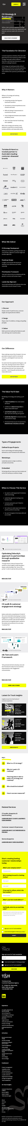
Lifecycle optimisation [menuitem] (7, 1021)
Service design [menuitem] (5, 1058)
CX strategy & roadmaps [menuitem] (8, 1015)
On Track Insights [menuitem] (6, 1084)
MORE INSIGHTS (14, 747)
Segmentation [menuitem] (5, 1020)
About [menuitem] (3, 1100)
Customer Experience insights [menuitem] (7, 1089)
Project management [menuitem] (7, 1067)
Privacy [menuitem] (3, 1112)
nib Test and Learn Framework (10, 656)
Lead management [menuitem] (6, 1045)
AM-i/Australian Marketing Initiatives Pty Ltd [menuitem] (8, 1109)
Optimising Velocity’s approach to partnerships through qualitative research (13, 557)
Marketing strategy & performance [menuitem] (7, 1043)
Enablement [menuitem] (5, 1063)
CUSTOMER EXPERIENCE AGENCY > (11, 21)
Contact (16, 4)
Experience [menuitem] (5, 1005)
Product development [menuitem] (7, 1073)
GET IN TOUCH (14, 134)
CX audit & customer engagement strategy (11, 605)
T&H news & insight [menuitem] (6, 1096)
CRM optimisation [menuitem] (6, 1071)
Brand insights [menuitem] (5, 1092)
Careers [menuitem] (3, 1105)
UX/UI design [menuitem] (5, 1056)
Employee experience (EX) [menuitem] (7, 1028)
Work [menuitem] (3, 1103)
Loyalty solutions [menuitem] (6, 1074)
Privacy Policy (21, 931)
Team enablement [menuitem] (6, 1080)
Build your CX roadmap (11, 38)
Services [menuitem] (4, 1102)
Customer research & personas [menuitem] (7, 1017)
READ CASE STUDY (6, 578)
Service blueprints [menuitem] (6, 1013)
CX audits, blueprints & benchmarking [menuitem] (7, 1010)
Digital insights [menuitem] (5, 1094)
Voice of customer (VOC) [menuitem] (8, 1025)
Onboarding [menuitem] (5, 1047)
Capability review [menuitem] (6, 1069)
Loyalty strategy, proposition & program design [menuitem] (7, 1050)
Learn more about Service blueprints (13, 842)
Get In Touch (14, 376)
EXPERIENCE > (19, 21)
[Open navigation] (24, 4)
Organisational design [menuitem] (7, 1076)
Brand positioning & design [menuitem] (6, 1038)
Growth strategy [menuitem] (6, 1040)
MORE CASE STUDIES (14, 685)
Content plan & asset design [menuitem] (7, 1054)
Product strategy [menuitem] (6, 1023)
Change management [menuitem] (7, 1078)
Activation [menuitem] (5, 1033)
